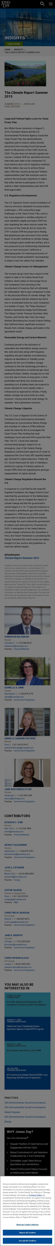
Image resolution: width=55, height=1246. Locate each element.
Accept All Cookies (27, 1241)
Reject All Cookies (27, 1233)
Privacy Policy (35, 1195)
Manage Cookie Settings (27, 1225)
